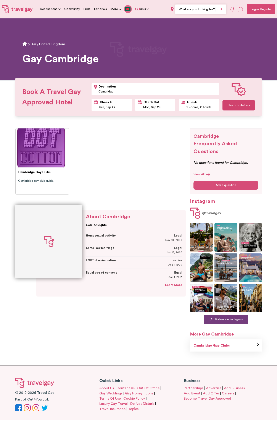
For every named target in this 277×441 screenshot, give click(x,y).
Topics (133, 409)
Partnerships (193, 388)
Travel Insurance (112, 409)
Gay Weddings (110, 393)
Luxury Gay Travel (113, 403)
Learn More (173, 285)
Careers (228, 393)
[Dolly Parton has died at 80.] (250, 237)
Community (72, 9)
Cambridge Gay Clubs (211, 345)
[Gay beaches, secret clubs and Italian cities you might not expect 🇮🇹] (225, 237)
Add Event (192, 393)
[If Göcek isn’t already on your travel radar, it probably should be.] (201, 237)
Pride (86, 9)
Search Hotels (239, 105)
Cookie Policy (134, 398)
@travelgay (211, 213)
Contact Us (125, 388)
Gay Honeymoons (139, 393)
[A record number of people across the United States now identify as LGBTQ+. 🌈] (201, 298)
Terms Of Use (110, 398)
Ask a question (226, 185)
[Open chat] (240, 9)
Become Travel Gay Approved (207, 398)
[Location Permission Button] (172, 9)
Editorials (100, 9)
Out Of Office (148, 388)
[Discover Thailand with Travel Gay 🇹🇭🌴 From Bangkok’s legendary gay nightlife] (201, 267)
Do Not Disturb (142, 403)
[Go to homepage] (17, 9)
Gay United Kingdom (48, 44)
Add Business (234, 388)
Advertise (213, 388)
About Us (106, 388)
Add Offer (211, 393)
